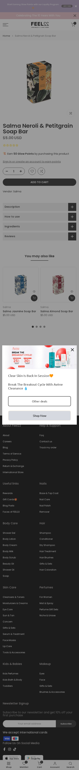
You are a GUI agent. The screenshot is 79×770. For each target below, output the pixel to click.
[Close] (72, 349)
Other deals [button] (39, 401)
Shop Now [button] (39, 415)
